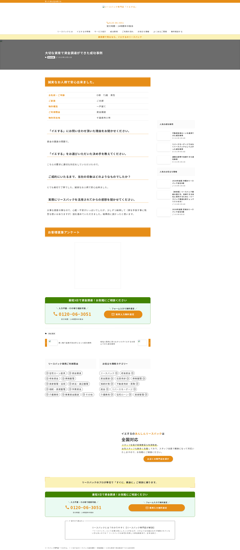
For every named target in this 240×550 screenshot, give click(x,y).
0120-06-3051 (116, 22)
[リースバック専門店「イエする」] (120, 12)
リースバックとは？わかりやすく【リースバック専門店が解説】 (123, 527)
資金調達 (51, 57)
